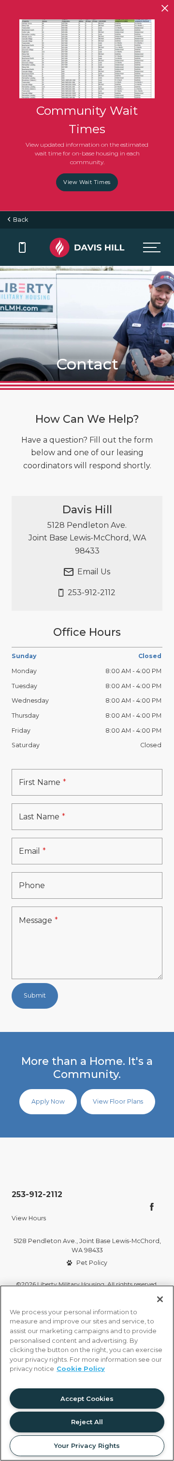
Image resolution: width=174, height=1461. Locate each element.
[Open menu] (151, 247)
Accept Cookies (87, 1398)
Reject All (87, 1422)
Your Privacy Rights (87, 1445)
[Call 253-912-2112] (22, 247)
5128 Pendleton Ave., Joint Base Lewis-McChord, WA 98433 (87, 1245)
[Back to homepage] (87, 247)
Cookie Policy (81, 1368)
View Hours (29, 1218)
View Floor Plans (118, 1101)
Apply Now (48, 1101)
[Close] (160, 1299)
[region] (87, 1373)
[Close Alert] (165, 9)
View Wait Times (86, 182)
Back (19, 219)
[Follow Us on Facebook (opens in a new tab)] (151, 1206)
